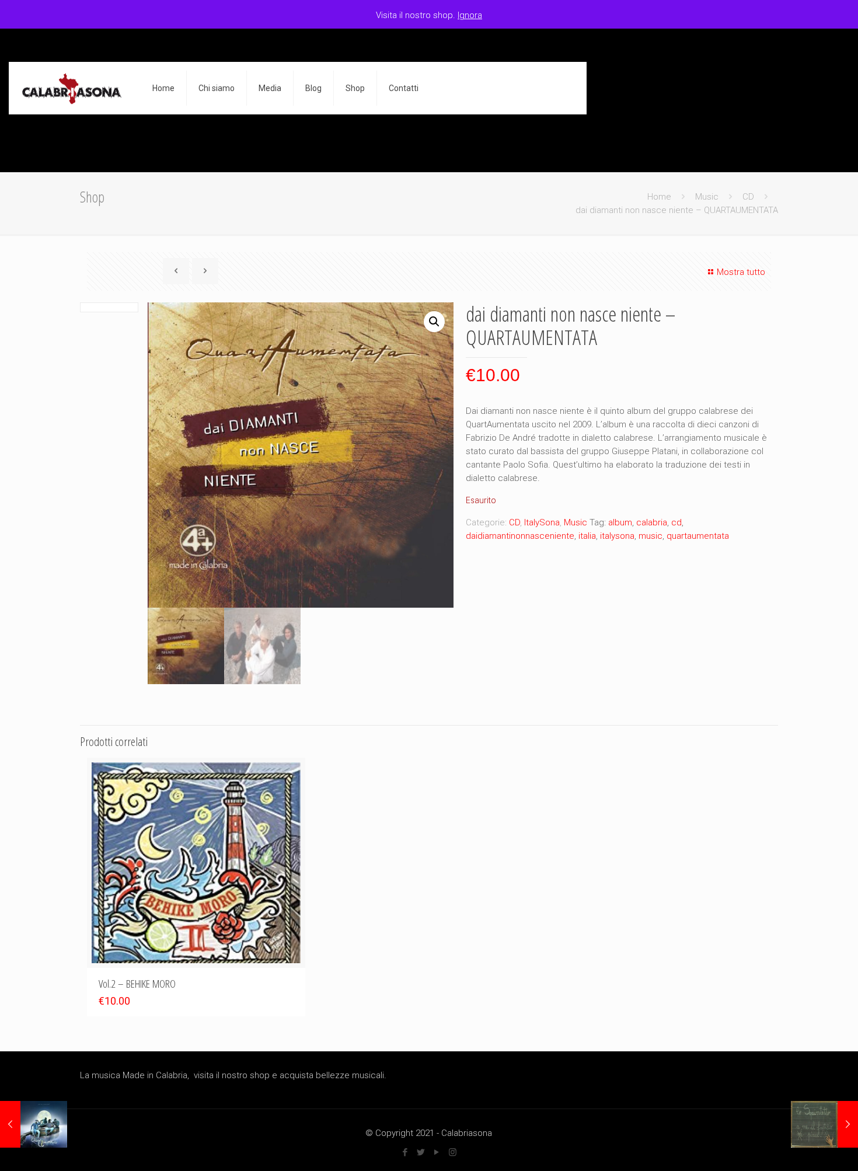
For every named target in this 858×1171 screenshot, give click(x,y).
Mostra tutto (741, 272)
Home (659, 196)
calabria (651, 522)
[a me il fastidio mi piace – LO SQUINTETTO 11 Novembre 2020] (824, 1124)
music (650, 536)
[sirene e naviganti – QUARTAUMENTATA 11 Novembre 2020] (33, 1124)
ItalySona (542, 522)
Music (707, 196)
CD (748, 196)
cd (676, 522)
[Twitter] (421, 1152)
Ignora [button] (470, 15)
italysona (617, 536)
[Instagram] (453, 1152)
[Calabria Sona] (71, 88)
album (620, 522)
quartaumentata (698, 536)
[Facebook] (405, 1152)
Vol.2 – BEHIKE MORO (137, 983)
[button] (434, 321)
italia (587, 536)
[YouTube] (437, 1152)
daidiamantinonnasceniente (520, 536)
